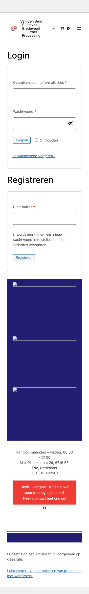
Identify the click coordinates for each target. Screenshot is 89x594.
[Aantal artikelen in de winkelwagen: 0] (62, 28)
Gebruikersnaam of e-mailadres (44, 82)
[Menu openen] (79, 28)
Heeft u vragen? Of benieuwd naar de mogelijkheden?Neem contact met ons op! (45, 492)
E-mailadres (29, 206)
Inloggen (22, 140)
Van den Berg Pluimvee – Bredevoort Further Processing (31, 28)
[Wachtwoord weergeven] (70, 123)
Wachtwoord (30, 111)
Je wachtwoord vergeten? (33, 156)
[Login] (53, 28)
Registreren (24, 257)
